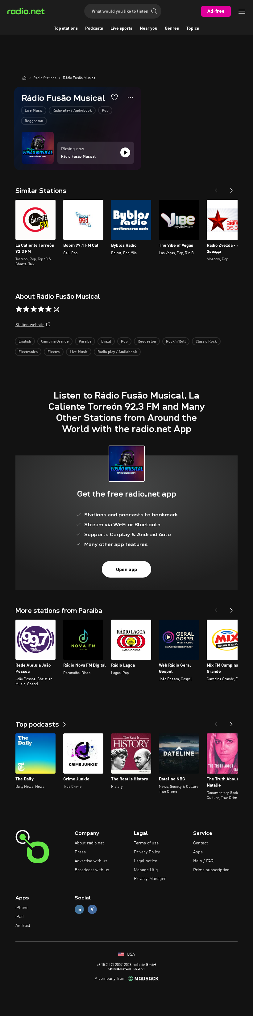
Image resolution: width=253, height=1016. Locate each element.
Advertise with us (91, 861)
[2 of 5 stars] (26, 309)
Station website (29, 325)
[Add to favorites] (114, 97)
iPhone (21, 908)
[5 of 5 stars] (48, 309)
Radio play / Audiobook (72, 111)
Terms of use (146, 843)
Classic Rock (206, 342)
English (25, 342)
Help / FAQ (203, 861)
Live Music (34, 111)
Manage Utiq (146, 870)
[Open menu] (242, 11)
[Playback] (125, 152)
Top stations (66, 28)
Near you (148, 28)
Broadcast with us (92, 870)
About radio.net (89, 843)
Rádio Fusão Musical (78, 157)
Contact (200, 843)
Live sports (121, 28)
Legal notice (145, 861)
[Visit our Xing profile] (92, 909)
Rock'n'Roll (176, 342)
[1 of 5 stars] (19, 309)
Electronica (28, 352)
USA (130, 954)
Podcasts (94, 28)
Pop (105, 111)
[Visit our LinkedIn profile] (79, 909)
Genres (172, 28)
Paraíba (85, 342)
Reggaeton (34, 121)
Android (22, 926)
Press (80, 852)
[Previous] (216, 188)
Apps (198, 852)
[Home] (24, 77)
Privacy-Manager (150, 879)
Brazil (106, 342)
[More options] (130, 97)
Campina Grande (55, 342)
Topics (192, 28)
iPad (19, 917)
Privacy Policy (147, 852)
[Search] (154, 11)
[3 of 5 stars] (33, 309)
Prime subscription (211, 870)
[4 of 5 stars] (41, 309)
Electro (54, 352)
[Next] (231, 188)
